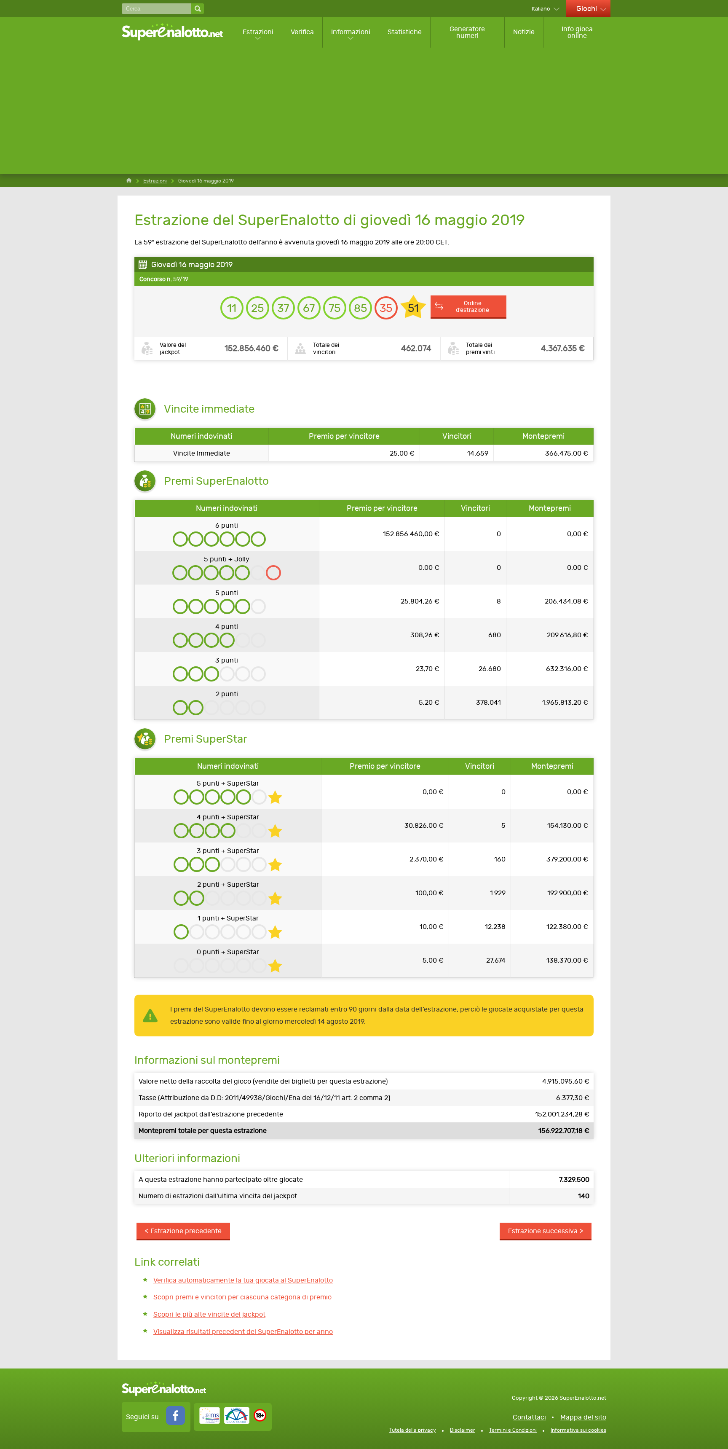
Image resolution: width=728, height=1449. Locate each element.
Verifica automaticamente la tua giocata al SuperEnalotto (243, 1280)
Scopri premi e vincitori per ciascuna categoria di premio (242, 1297)
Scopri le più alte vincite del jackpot (209, 1314)
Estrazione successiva (543, 1231)
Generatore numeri (467, 32)
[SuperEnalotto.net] (178, 32)
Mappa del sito (583, 1417)
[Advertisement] (366, 111)
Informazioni (350, 32)
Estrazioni (258, 32)
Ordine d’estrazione (472, 306)
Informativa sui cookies (578, 1430)
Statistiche (405, 32)
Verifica (302, 32)
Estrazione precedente (186, 1231)
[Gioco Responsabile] (224, 1421)
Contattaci (529, 1417)
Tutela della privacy (412, 1430)
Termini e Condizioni (513, 1430)
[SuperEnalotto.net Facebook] (175, 1423)
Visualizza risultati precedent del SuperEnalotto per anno (243, 1332)
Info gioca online (577, 32)
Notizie (524, 32)
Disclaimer (462, 1430)
